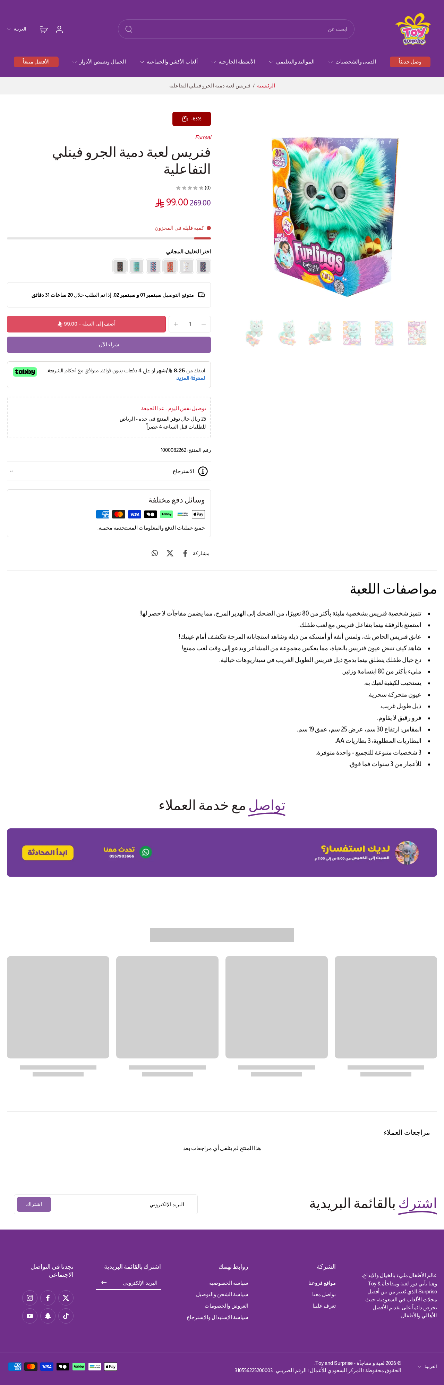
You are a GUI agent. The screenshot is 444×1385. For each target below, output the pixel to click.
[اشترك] (104, 1283)
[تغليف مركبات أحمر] (170, 266)
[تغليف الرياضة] (137, 266)
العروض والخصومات (226, 1306)
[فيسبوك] (48, 1298)
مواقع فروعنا (322, 1283)
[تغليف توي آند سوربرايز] (187, 266)
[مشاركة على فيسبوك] (185, 553)
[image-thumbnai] (417, 332)
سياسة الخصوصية (228, 1283)
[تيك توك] (66, 1316)
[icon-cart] (43, 29)
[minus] (204, 324)
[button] (86, 324)
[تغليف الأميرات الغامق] (203, 266)
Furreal (203, 137)
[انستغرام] (29, 1298)
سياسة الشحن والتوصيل (222, 1294)
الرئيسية (266, 85)
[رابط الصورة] (222, 852)
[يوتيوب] (29, 1316)
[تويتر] (66, 1298)
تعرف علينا (324, 1306)
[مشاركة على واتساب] (154, 553)
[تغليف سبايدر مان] (153, 266)
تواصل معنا (324, 1294)
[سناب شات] (48, 1316)
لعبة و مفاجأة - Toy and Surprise (350, 1363)
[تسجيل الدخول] (59, 29)
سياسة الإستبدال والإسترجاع (217, 1317)
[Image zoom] (335, 213)
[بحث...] (129, 29)
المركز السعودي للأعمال (336, 1370)
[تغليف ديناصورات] (120, 266)
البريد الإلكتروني (140, 1283)
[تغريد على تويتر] (170, 553)
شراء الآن (109, 344)
